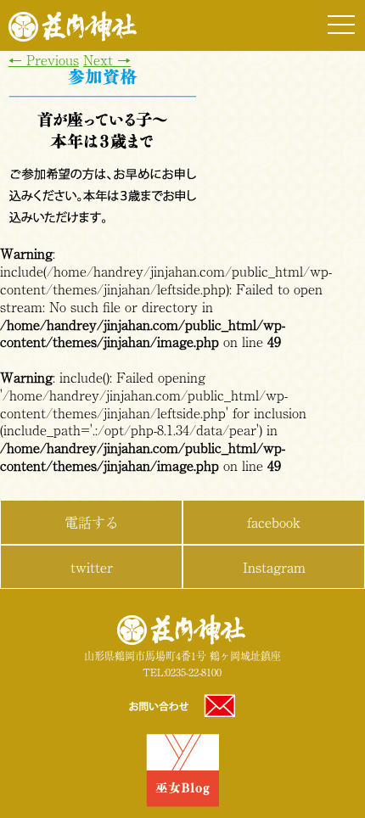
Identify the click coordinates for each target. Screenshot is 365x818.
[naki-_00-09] (102, 218)
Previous (43, 59)
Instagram (274, 567)
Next (107, 59)
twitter (91, 567)
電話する (92, 522)
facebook (273, 522)
